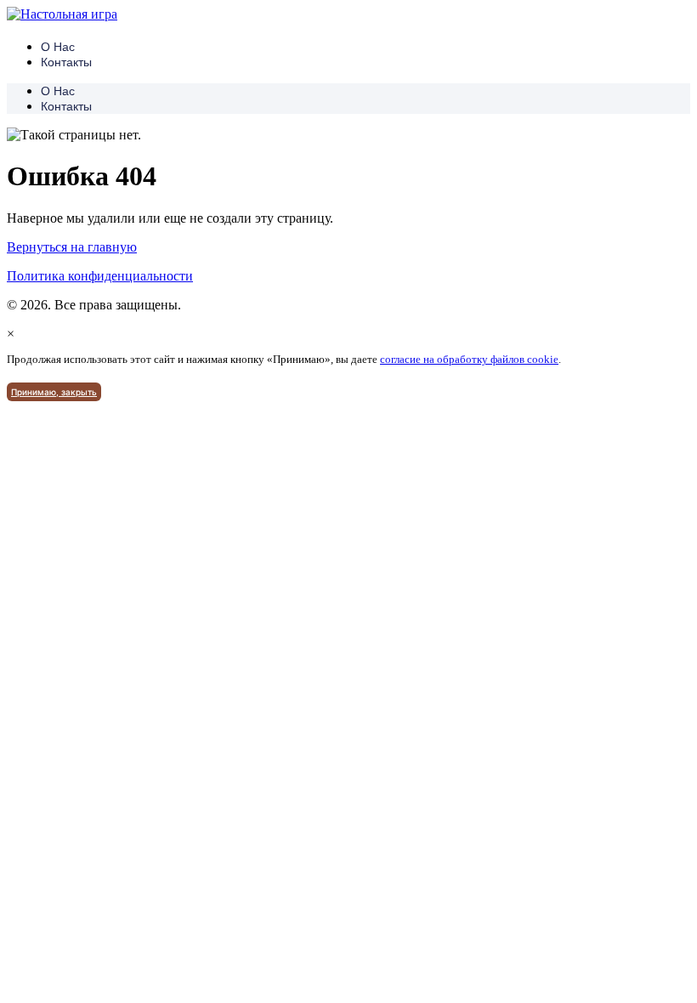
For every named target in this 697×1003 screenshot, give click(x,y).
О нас (58, 47)
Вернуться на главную (72, 247)
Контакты (66, 62)
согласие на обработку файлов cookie (469, 359)
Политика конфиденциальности (100, 276)
